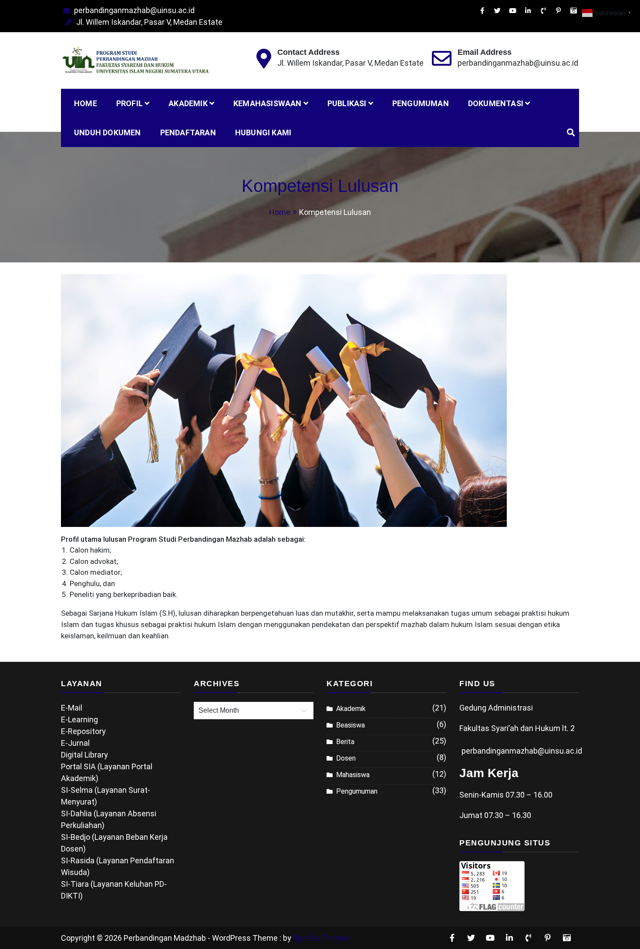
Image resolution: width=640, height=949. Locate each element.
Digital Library (84, 754)
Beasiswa (350, 725)
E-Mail (71, 707)
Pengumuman (420, 103)
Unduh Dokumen (107, 132)
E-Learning (79, 719)
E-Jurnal (75, 743)
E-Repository (83, 731)
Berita (345, 742)
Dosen (346, 758)
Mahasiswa (353, 775)
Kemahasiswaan (267, 103)
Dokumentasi (495, 103)
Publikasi (347, 103)
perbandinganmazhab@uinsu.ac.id (134, 10)
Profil (129, 103)
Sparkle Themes (321, 937)
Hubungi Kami (263, 132)
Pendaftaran (188, 132)
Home (85, 103)
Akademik (188, 103)
